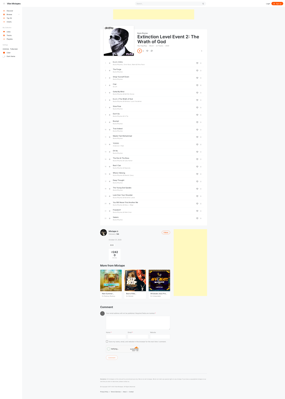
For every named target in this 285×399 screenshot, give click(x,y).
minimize (10, 49)
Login (268, 4)
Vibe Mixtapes (14, 3)
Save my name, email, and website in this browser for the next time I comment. (137, 342)
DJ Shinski (129, 296)
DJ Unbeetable (155, 296)
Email (130, 332)
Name (109, 332)
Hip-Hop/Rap (142, 46)
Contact (131, 392)
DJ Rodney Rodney (108, 296)
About (125, 392)
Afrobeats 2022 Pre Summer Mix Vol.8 (158, 295)
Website (153, 332)
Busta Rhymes (142, 33)
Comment (106, 307)
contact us (126, 381)
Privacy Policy (104, 392)
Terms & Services (116, 392)
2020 (112, 245)
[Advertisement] (153, 14)
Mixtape (112, 231)
